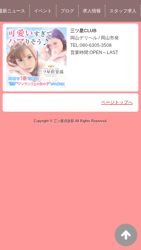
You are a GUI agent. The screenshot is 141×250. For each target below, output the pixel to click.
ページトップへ (117, 102)
